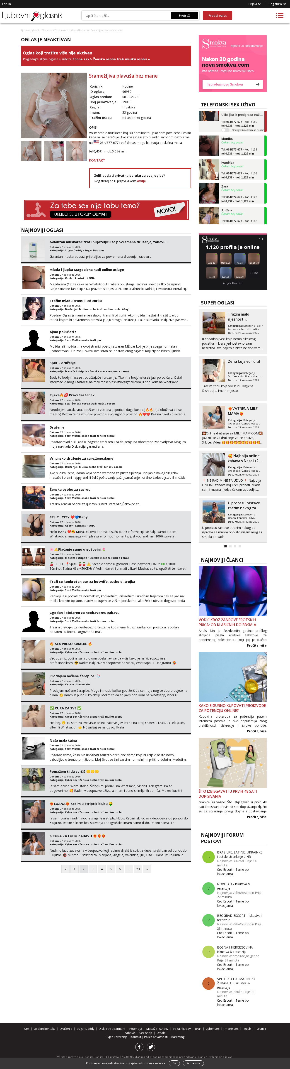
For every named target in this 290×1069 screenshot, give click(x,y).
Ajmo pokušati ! (63, 331)
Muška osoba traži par (86, 340)
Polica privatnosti (156, 1037)
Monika (227, 128)
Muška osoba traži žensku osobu (93, 435)
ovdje (141, 181)
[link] (233, 63)
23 (138, 869)
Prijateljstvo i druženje (240, 411)
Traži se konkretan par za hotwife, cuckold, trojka (92, 581)
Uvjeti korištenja (117, 1037)
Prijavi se (255, 4)
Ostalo (69, 684)
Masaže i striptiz (76, 371)
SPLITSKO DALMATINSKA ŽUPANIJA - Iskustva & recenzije (236, 983)
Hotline (127, 86)
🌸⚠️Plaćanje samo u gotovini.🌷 (78, 549)
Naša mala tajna (63, 740)
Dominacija (244, 376)
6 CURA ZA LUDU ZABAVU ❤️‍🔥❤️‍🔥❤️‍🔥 (78, 836)
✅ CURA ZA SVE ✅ (66, 708)
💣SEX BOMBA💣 (242, 314)
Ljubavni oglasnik (30, 30)
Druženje (71, 309)
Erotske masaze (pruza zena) (109, 371)
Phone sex (47, 30)
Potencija (135, 1029)
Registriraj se (278, 4)
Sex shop (145, 1033)
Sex (67, 340)
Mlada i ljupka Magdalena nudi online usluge (87, 269)
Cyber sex (71, 652)
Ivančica (227, 152)
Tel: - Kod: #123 (239, 189)
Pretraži (185, 15)
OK (174, 1063)
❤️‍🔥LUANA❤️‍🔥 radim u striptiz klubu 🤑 (81, 803)
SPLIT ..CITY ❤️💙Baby (69, 517)
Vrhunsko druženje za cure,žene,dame (81, 458)
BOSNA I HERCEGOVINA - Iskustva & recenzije (236, 949)
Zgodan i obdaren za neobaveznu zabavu (84, 612)
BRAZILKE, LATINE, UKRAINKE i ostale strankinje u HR (239, 854)
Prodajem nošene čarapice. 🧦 (75, 676)
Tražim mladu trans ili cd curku (76, 300)
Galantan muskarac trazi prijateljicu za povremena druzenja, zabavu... (109, 242)
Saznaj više (193, 1063)
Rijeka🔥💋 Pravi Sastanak (72, 395)
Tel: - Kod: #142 (239, 212)
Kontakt (136, 1037)
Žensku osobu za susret (70, 489)
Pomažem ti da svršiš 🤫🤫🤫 (74, 771)
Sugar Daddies (94, 250)
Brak (198, 1029)
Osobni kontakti (76, 278)
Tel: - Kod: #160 (239, 113)
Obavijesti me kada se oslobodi (249, 119)
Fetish (231, 376)
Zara (224, 176)
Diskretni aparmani (112, 1029)
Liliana (226, 223)
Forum (6, 4)
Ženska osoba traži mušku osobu (71, 30)
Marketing (177, 1037)
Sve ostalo (83, 684)
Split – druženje (63, 362)
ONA (92, 278)
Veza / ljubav (182, 1029)
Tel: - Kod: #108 (239, 165)
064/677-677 (109, 142)
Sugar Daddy (73, 250)
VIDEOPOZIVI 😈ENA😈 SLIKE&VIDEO (245, 505)
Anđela (226, 199)
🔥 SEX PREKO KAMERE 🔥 (71, 643)
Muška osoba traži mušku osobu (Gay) (104, 309)
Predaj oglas (217, 15)
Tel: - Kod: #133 (239, 141)
